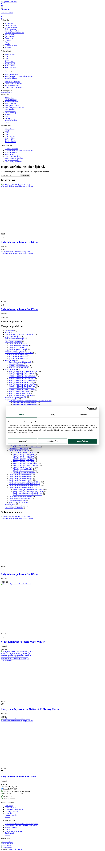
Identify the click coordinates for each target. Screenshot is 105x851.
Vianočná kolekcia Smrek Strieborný (21, 395)
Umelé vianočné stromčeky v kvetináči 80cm (27, 495)
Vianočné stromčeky (11, 399)
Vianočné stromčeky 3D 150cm (23, 456)
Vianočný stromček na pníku (18, 502)
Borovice (8, 40)
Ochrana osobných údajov (13, 831)
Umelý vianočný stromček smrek (19, 498)
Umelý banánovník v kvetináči (19, 345)
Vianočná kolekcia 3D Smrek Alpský (21, 382)
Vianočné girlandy (11, 78)
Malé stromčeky (10, 34)
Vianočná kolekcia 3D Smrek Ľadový (21, 388)
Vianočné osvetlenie (11, 74)
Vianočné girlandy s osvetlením (19, 367)
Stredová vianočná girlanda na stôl (20, 362)
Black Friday (9, 332)
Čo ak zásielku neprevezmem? (15, 809)
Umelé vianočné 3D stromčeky (19, 450)
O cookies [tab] (83, 414)
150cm (7, 58)
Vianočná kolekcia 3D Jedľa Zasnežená (22, 380)
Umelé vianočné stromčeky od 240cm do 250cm (24, 484)
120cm (7, 56)
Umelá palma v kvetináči (17, 343)
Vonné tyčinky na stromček (14, 83)
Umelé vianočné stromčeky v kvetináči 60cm (27, 493)
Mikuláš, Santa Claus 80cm (18, 358)
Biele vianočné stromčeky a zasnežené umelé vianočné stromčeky (30, 401)
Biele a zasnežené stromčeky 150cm (25, 404)
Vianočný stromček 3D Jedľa (22, 469)
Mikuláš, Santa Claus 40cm (18, 355)
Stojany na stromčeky (12, 85)
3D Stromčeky (9, 23)
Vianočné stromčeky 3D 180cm (23, 458)
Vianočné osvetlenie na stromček (15, 397)
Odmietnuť (22, 441)
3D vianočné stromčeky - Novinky (24, 452)
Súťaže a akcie (9, 833)
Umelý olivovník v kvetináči (18, 349)
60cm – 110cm (9, 54)
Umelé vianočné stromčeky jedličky (20, 480)
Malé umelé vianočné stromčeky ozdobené (27, 447)
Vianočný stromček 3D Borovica (23, 467)
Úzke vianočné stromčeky (17, 500)
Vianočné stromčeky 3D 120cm (23, 454)
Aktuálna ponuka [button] (6, 92)
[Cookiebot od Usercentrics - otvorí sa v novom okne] (88, 408)
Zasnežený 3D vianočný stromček (24, 473)
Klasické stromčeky (11, 27)
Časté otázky (9, 806)
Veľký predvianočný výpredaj (14, 351)
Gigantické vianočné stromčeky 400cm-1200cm (20, 334)
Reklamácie (9, 813)
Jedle (6, 42)
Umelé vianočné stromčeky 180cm (20, 478)
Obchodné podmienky (12, 811)
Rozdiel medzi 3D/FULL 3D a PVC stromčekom (21, 826)
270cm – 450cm (10, 65)
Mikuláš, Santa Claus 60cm (18, 356)
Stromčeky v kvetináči (12, 31)
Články (7, 835)
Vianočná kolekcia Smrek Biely (19, 391)
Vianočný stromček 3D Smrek (23, 471)
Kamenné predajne (11, 815)
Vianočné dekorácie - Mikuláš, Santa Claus (19, 353)
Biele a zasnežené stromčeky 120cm (25, 402)
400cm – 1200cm (10, 67)
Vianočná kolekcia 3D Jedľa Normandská (22, 377)
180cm (7, 60)
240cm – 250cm (10, 64)
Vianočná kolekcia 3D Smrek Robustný (22, 390)
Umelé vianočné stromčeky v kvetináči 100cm (28, 491)
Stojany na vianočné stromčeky (15, 340)
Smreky (7, 44)
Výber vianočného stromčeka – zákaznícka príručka (21, 824)
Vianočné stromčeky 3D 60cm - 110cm (25, 465)
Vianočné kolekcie (11, 46)
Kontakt (7, 817)
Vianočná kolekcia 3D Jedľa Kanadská (21, 373)
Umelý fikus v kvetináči (17, 347)
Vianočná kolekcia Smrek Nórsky (20, 393)
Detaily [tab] (52, 414)
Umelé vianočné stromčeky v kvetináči (21, 487)
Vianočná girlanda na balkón (18, 366)
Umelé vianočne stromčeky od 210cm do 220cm (24, 482)
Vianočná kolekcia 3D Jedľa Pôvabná (21, 378)
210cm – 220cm (10, 62)
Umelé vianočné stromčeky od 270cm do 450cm (24, 485)
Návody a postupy (11, 827)
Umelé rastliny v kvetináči (13, 87)
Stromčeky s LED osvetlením (14, 33)
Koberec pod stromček (12, 82)
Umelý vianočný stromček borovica (20, 497)
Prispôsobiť (51, 441)
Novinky (8, 47)
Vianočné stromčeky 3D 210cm (23, 460)
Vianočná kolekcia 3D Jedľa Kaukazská (22, 375)
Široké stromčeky (10, 38)
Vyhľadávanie (25, 175)
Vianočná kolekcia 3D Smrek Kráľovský (22, 386)
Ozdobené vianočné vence (17, 506)
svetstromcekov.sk (16, 849)
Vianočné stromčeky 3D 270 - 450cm (25, 463)
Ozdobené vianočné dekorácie (15, 338)
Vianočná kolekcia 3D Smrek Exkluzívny (22, 384)
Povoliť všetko (82, 441)
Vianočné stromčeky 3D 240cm (23, 461)
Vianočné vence (10, 80)
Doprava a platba (10, 807)
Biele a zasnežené (10, 29)
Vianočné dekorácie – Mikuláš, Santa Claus (19, 76)
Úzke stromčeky (10, 36)
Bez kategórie (9, 331)
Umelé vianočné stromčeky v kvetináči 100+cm (28, 489)
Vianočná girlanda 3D (16, 364)
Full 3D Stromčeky (11, 25)
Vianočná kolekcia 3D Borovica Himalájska (23, 371)
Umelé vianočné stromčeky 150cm (20, 476)
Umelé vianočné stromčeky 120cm (20, 474)
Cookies (7, 829)
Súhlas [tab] (21, 414)
